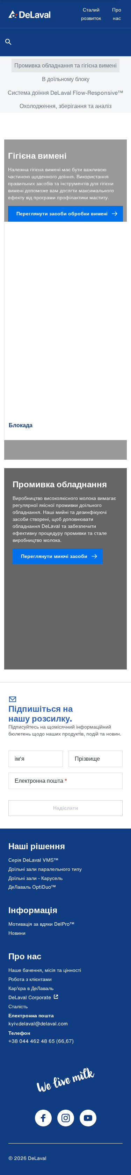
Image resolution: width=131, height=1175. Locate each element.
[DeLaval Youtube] (88, 1118)
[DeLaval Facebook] (43, 1118)
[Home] (29, 14)
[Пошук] (8, 42)
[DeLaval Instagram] (65, 1118)
